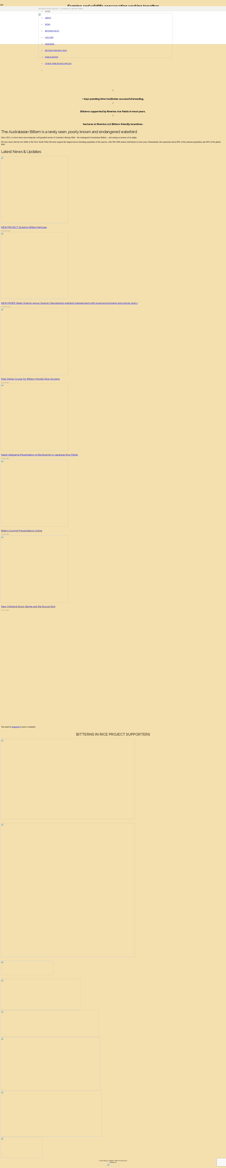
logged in (16, 727)
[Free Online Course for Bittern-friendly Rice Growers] (34, 374)
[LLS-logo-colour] (68, 956)
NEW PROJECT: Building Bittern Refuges (24, 227)
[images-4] (21, 1157)
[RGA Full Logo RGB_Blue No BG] (68, 818)
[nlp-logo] (27, 974)
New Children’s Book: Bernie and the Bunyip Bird (28, 606)
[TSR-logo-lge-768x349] (51, 1136)
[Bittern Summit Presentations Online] (34, 526)
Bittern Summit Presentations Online (21, 530)
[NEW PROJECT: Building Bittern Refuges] (34, 222)
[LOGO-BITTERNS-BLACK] (105, 57)
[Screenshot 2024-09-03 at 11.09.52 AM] (40, 1009)
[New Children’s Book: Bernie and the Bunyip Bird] (34, 602)
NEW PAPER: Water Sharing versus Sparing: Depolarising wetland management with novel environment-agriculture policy (69, 303)
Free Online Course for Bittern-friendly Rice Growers (30, 378)
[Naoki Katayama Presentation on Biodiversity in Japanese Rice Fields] (34, 450)
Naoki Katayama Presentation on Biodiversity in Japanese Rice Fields (39, 454)
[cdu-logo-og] (50, 1090)
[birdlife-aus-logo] (50, 1036)
